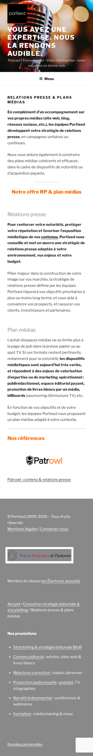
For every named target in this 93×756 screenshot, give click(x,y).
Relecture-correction (31, 672)
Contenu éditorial (28, 657)
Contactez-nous (54, 529)
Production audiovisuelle (35, 682)
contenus (49, 237)
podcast (66, 682)
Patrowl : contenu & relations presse (39, 479)
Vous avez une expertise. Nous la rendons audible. (41, 42)
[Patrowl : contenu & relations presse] (44, 461)
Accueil (13, 604)
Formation (22, 714)
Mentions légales (22, 529)
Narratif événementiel (32, 698)
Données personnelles (24, 744)
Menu (49, 79)
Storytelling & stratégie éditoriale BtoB (47, 647)
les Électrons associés (60, 581)
